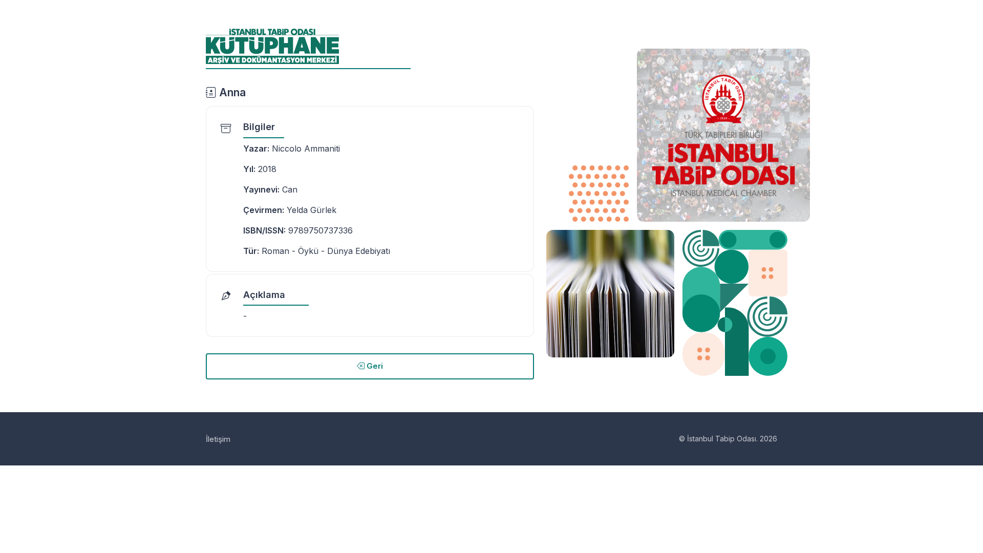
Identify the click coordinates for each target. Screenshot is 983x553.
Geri (374, 366)
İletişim (218, 439)
